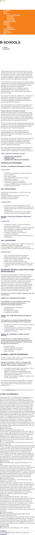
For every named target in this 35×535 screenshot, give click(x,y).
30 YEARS (6, 10)
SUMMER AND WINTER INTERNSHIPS (16, 159)
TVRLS (7, 532)
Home (5, 12)
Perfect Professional (9, 29)
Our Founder (10, 18)
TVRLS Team (11, 20)
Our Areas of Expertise (13, 15)
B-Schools (6, 23)
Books (9, 26)
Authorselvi (3, 534)
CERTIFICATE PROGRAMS (13, 156)
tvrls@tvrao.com (11, 390)
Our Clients (10, 16)
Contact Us (6, 30)
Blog (4, 33)
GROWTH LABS (9, 158)
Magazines (10, 27)
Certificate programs (9, 21)
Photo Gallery (7, 32)
